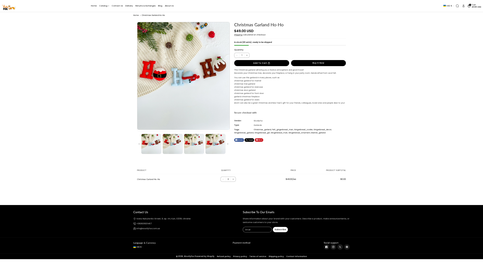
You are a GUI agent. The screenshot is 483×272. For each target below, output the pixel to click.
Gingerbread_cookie (303, 129)
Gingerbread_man (279, 132)
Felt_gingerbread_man (282, 129)
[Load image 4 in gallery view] (215, 144)
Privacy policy (240, 256)
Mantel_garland (318, 132)
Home (136, 15)
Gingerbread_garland (244, 132)
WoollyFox (189, 256)
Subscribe (280, 229)
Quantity (239, 49)
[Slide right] (228, 144)
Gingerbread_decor (322, 129)
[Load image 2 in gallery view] (173, 144)
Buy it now (318, 62)
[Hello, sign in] (463, 6)
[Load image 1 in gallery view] (151, 144)
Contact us (140, 212)
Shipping (238, 34)
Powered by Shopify (204, 256)
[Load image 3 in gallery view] (194, 144)
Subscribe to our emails (258, 212)
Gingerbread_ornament (299, 132)
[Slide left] (139, 144)
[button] (104, 6)
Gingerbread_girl (262, 132)
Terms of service (257, 256)
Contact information (296, 256)
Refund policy (224, 256)
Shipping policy (276, 256)
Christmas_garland (262, 129)
